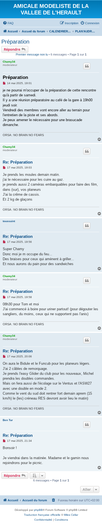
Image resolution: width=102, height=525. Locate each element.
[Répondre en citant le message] (86, 66)
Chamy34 (9, 61)
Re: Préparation (18, 162)
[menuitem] (8, 23)
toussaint (9, 221)
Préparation (15, 42)
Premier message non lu (32, 54)
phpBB (38, 509)
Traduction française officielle (42, 514)
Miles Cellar (71, 514)
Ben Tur (8, 420)
